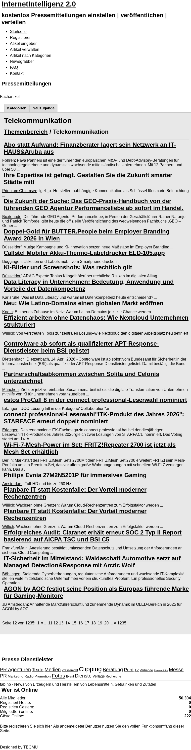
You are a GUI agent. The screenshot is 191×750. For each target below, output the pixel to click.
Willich (8, 333)
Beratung (113, 669)
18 (93, 623)
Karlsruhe (10, 297)
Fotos (58, 675)
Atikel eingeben (24, 43)
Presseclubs (161, 670)
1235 (120, 623)
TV (137, 670)
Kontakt (16, 73)
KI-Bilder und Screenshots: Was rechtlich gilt (68, 267)
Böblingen (11, 574)
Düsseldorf (11, 247)
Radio (29, 676)
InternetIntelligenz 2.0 (39, 4)
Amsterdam (12, 484)
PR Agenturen (15, 669)
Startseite (18, 31)
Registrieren (21, 37)
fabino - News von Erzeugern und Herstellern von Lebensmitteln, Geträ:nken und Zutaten (78, 684)
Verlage (99, 676)
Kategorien (16, 108)
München (10, 389)
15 (74, 623)
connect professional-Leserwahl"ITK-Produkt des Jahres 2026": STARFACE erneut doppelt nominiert (94, 418)
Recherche (113, 676)
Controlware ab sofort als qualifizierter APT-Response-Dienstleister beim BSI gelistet (81, 347)
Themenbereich (26, 131)
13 (61, 623)
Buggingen (12, 261)
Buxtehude (11, 217)
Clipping (90, 669)
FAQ (14, 67)
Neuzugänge (43, 108)
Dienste (83, 675)
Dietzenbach (13, 359)
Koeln (7, 312)
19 (100, 623)
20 (106, 623)
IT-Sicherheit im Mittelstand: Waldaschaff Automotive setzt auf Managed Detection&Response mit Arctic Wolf (92, 562)
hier (48, 726)
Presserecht (70, 670)
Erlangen (10, 408)
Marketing (15, 676)
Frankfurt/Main (15, 548)
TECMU (30, 747)
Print (129, 669)
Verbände (146, 670)
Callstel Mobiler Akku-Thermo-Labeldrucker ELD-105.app (84, 252)
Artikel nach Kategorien (30, 55)
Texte (38, 669)
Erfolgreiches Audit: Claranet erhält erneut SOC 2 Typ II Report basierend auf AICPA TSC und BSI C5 (93, 536)
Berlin (7, 460)
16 (80, 623)
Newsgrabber (22, 61)
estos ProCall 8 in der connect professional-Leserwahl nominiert (95, 399)
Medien (53, 669)
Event (70, 676)
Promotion (43, 676)
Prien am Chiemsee (19, 191)
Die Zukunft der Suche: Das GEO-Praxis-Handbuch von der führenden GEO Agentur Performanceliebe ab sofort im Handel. (94, 204)
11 (50, 623)
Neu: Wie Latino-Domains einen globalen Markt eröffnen (83, 303)
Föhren (8, 160)
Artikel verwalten (24, 49)
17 (87, 623)
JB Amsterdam (15, 604)
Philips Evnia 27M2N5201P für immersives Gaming (75, 475)
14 (67, 623)
